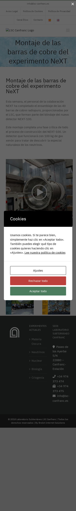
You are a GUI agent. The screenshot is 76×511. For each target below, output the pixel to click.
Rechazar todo (38, 281)
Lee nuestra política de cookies (45, 252)
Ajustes (38, 270)
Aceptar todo (38, 291)
